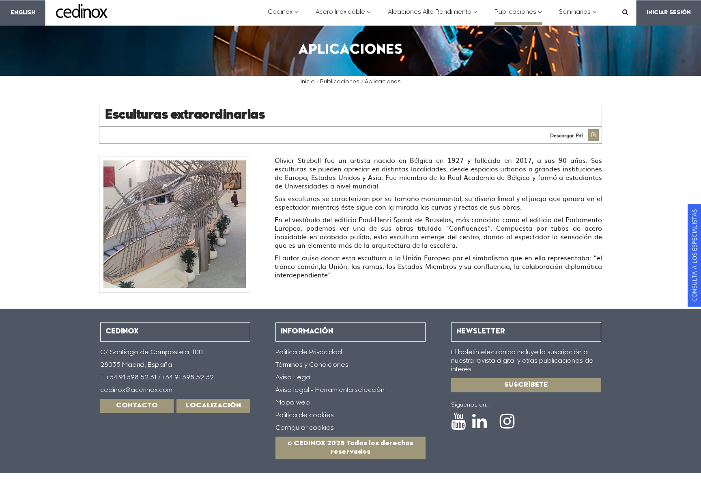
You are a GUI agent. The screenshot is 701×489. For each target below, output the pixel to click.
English (23, 12)
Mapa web (292, 403)
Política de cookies (304, 415)
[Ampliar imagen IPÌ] (174, 224)
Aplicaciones (383, 82)
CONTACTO (137, 405)
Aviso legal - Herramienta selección (330, 390)
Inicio (308, 82)
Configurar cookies (304, 428)
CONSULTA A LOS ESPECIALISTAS (694, 255)
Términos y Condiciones (311, 365)
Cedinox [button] (283, 16)
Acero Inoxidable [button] (343, 16)
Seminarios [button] (578, 16)
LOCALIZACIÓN (213, 405)
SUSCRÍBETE (526, 385)
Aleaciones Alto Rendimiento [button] (432, 16)
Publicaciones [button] (518, 16)
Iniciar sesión (669, 12)
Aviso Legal (293, 377)
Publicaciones (339, 82)
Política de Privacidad (308, 352)
